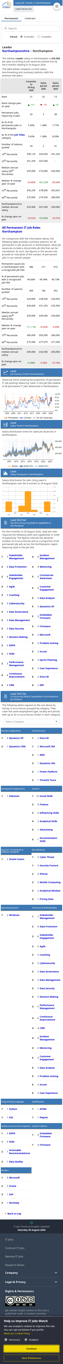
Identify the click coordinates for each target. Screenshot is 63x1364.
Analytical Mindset (50, 890)
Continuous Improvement (17, 675)
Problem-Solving (49, 643)
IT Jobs (9, 1239)
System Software (39, 1126)
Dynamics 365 (47, 763)
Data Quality (16, 1161)
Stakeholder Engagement (16, 577)
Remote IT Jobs (14, 1256)
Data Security (16, 628)
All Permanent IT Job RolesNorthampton (21, 229)
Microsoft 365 (47, 746)
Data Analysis (47, 598)
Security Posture (49, 865)
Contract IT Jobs (15, 1248)
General (35, 788)
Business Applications (11, 730)
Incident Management (47, 557)
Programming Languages (12, 1101)
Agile (12, 586)
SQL (11, 1117)
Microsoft (45, 634)
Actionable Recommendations (19, 1152)
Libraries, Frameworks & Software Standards (12, 850)
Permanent (11, 18)
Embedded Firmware (46, 616)
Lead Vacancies (23, 8)
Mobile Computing (50, 882)
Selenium (14, 796)
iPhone (43, 873)
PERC (12, 653)
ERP (42, 685)
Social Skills (46, 796)
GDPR (12, 645)
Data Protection (18, 566)
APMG (43, 1108)
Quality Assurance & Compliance (16, 1126)
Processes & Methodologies (44, 907)
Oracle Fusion (16, 859)
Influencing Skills (49, 812)
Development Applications (13, 788)
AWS (42, 754)
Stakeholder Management (16, 557)
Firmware (45, 626)
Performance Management (16, 664)
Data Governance (18, 611)
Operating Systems (9, 907)
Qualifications (38, 1101)
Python (13, 1108)
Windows (14, 915)
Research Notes (14, 1265)
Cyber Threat (47, 857)
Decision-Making (18, 636)
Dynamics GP (47, 606)
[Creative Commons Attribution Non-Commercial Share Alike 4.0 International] (31, 1299)
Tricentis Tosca (48, 780)
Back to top (14, 1213)
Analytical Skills (48, 821)
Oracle (12, 1186)
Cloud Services (38, 730)
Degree (44, 1117)
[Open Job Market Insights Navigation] (56, 6)
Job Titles (19, 134)
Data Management (19, 620)
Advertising (46, 829)
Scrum (43, 651)
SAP (11, 1194)
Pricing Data (46, 899)
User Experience (49, 668)
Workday (14, 1202)
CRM (11, 685)
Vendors (5, 1170)
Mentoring (46, 566)
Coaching (14, 594)
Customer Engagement (47, 588)
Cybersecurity (16, 603)
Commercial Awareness (46, 577)
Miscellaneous (38, 849)
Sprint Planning (48, 659)
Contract (30, 18)
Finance (44, 804)
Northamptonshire (16, 51)
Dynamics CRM (17, 746)
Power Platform (48, 771)
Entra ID (44, 676)
